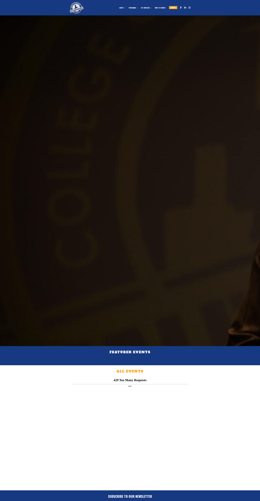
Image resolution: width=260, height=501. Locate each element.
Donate (173, 7)
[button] (125, 7)
